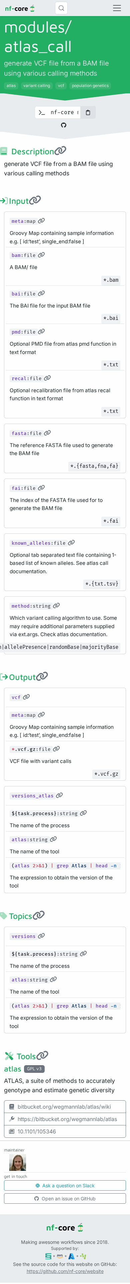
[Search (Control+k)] (61, 8)
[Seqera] (48, 1255)
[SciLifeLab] (83, 1255)
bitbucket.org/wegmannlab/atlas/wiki (64, 1106)
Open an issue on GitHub (68, 1198)
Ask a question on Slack (68, 1185)
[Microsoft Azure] (71, 1255)
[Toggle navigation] (117, 8)
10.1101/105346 (37, 1131)
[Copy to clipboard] (88, 112)
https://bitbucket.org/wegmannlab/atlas (67, 1119)
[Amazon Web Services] (60, 1255)
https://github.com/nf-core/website (65, 1271)
